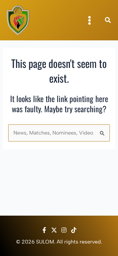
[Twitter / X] (54, 230)
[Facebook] (44, 230)
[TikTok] (74, 230)
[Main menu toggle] (89, 20)
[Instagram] (64, 230)
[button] (108, 21)
